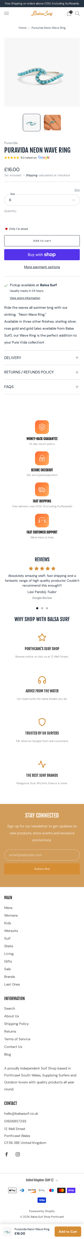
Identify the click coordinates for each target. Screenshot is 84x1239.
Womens (11, 915)
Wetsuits (11, 930)
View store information (25, 298)
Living (9, 953)
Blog (7, 1054)
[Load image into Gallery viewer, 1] (31, 122)
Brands (9, 976)
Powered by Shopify (42, 1211)
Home (23, 28)
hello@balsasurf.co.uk (21, 1113)
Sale (7, 969)
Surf (7, 938)
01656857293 (15, 1121)
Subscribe (42, 869)
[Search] (77, 13)
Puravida (11, 143)
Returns (10, 1031)
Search (9, 1008)
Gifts (8, 961)
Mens (8, 907)
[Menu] (6, 13)
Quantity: (10, 211)
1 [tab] (37, 608)
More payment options (42, 267)
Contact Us (13, 1046)
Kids (7, 923)
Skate (8, 946)
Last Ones (12, 984)
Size (77, 190)
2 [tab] (42, 608)
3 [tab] (47, 608)
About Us (11, 1016)
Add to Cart (68, 1231)
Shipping (32, 175)
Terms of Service (17, 1039)
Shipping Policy (16, 1023)
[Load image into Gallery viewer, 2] (52, 122)
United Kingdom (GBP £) (39, 1180)
